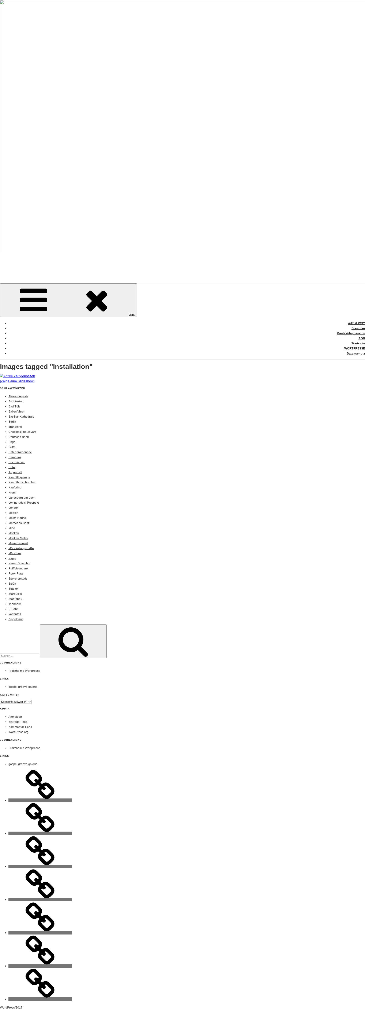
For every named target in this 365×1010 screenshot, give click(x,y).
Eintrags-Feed (17, 721)
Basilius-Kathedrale (21, 416)
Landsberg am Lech (21, 497)
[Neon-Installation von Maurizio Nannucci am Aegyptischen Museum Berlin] (182, 376)
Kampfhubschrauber (22, 482)
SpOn (12, 583)
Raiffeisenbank (18, 568)
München (14, 553)
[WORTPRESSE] (40, 966)
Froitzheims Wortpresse (24, 670)
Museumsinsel (18, 543)
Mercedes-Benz (19, 523)
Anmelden (15, 716)
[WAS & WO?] (40, 800)
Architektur (15, 401)
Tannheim (15, 603)
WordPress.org (18, 732)
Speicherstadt (17, 578)
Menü (131, 314)
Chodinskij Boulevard (22, 431)
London (13, 507)
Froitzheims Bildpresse (58, 264)
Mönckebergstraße (21, 548)
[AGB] (40, 899)
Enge (11, 442)
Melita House (17, 517)
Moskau (13, 533)
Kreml (12, 492)
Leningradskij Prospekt (23, 502)
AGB (361, 338)
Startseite (358, 343)
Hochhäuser (16, 462)
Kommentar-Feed (20, 726)
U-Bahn (13, 609)
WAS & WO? (356, 323)
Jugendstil (15, 472)
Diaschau (358, 328)
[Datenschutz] (40, 999)
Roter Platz (15, 573)
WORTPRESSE (354, 348)
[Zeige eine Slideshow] (17, 381)
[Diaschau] (40, 833)
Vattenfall (14, 614)
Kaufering (14, 487)
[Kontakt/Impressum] (40, 866)
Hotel (11, 467)
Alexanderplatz (18, 396)
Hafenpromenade (20, 452)
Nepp (12, 558)
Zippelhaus (15, 619)
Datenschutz (356, 353)
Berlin (12, 421)
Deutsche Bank (18, 436)
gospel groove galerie (22, 686)
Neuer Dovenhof (19, 563)
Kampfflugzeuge (19, 477)
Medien (13, 512)
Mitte (11, 528)
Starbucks (15, 593)
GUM (11, 447)
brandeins (15, 426)
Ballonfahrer (16, 411)
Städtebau (15, 598)
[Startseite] (40, 932)
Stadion (13, 588)
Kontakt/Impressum (351, 333)
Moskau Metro (18, 538)
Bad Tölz (14, 406)
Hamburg (14, 457)
